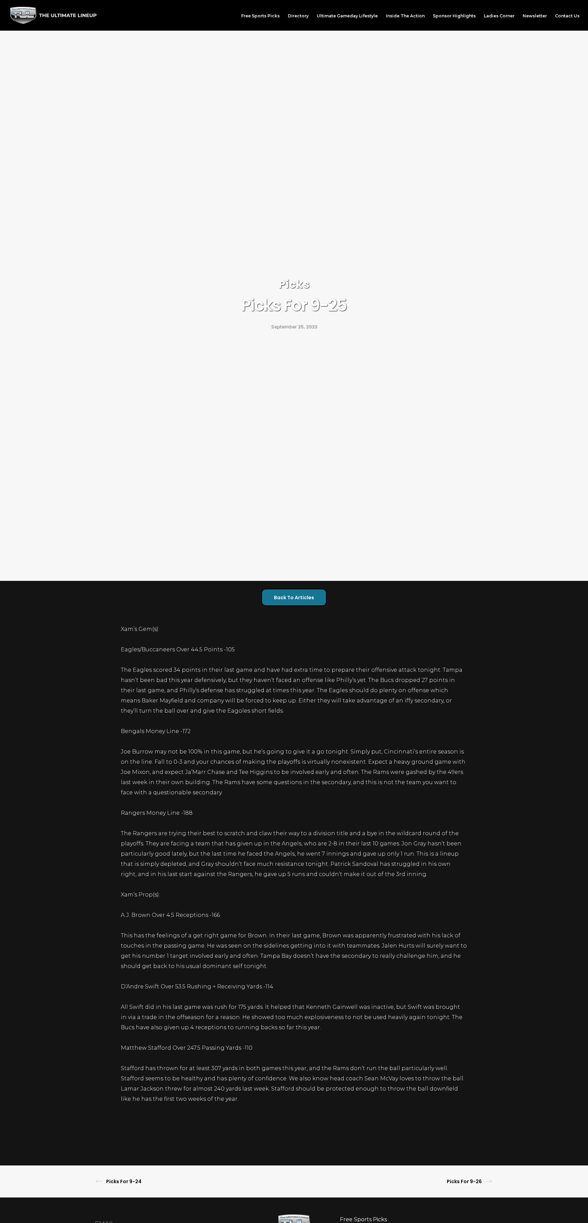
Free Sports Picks (363, 1219)
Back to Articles (294, 597)
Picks (294, 284)
